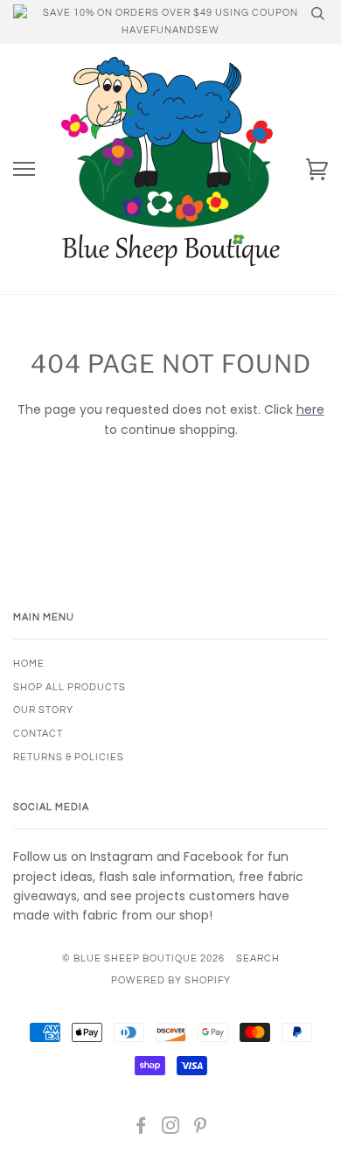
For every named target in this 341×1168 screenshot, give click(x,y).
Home (29, 663)
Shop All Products (69, 687)
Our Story (43, 710)
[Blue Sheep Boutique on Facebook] (141, 1129)
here (310, 409)
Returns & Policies (68, 757)
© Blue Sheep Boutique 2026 (143, 958)
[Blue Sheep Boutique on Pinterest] (200, 1129)
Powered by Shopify (171, 980)
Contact (38, 733)
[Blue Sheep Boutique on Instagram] (171, 1129)
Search (258, 958)
